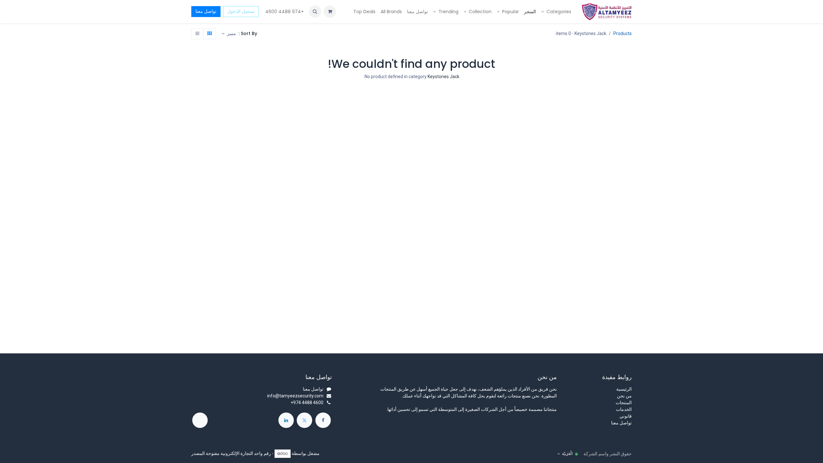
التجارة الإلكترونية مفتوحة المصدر (222, 453)
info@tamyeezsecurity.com (295, 395)
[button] (315, 11)
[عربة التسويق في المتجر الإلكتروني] (330, 11)
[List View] (197, 33)
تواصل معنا (205, 11)
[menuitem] (556, 12)
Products (622, 33)
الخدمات (624, 409)
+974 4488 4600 (284, 11)
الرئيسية (624, 389)
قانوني (626, 416)
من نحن (624, 395)
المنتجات (624, 402)
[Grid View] (209, 33)
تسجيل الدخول (241, 11)
